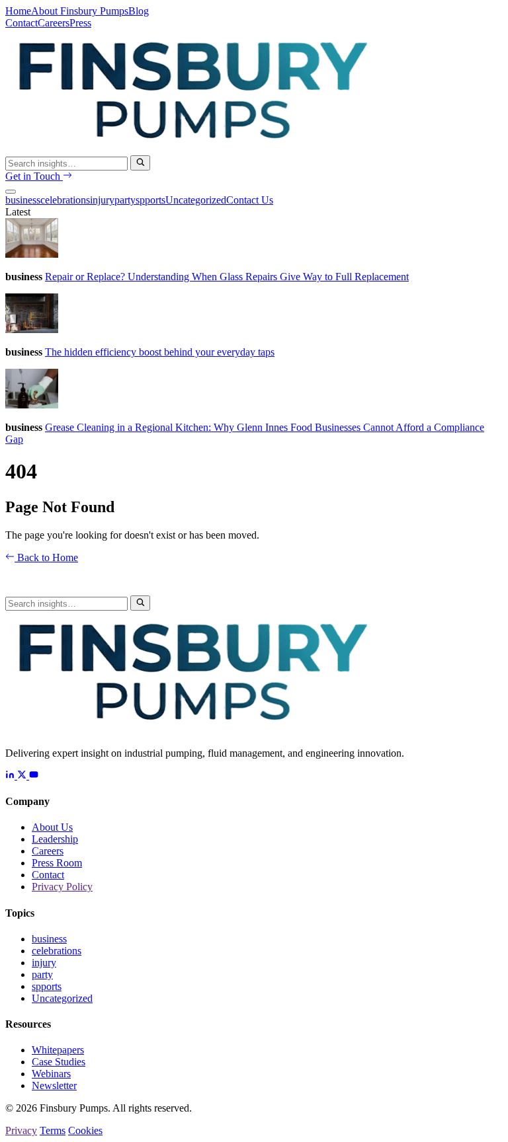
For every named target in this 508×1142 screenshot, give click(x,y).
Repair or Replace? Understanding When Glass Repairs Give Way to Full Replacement (227, 276)
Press (80, 22)
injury (102, 200)
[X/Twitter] (23, 775)
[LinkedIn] (11, 775)
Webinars (51, 1073)
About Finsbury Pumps (79, 11)
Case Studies (58, 1061)
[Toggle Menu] (10, 192)
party (125, 200)
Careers (53, 22)
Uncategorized (195, 200)
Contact (21, 22)
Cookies (85, 1130)
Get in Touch (34, 176)
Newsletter (54, 1085)
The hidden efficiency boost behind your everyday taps (160, 352)
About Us (52, 827)
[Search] (140, 163)
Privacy (21, 1130)
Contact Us (249, 200)
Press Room (57, 862)
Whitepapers (58, 1049)
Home (18, 11)
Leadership (55, 839)
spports (150, 200)
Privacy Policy (62, 886)
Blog (138, 11)
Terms (52, 1130)
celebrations (65, 200)
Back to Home (46, 557)
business (22, 200)
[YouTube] (33, 775)
